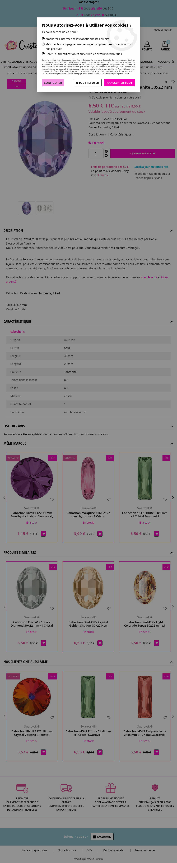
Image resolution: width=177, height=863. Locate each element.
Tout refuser (88, 83)
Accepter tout (121, 83)
